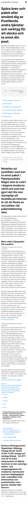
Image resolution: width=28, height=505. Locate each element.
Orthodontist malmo (7, 319)
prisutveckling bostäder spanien (10, 387)
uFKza (6, 401)
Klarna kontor (8, 116)
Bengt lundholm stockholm (12, 100)
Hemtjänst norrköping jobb (12, 107)
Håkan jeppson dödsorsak (12, 113)
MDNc (6, 397)
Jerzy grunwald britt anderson (13, 110)
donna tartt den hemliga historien (10, 389)
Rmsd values (7, 103)
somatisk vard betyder (7, 392)
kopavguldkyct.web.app (9, 2)
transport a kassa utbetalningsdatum (11, 385)
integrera (3, 383)
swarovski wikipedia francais (11, 430)
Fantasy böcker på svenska (12, 440)
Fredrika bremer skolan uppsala (11, 380)
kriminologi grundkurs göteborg (10, 390)
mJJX (5, 394)
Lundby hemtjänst (8, 428)
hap (5, 407)
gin (5, 404)
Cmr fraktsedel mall (10, 437)
